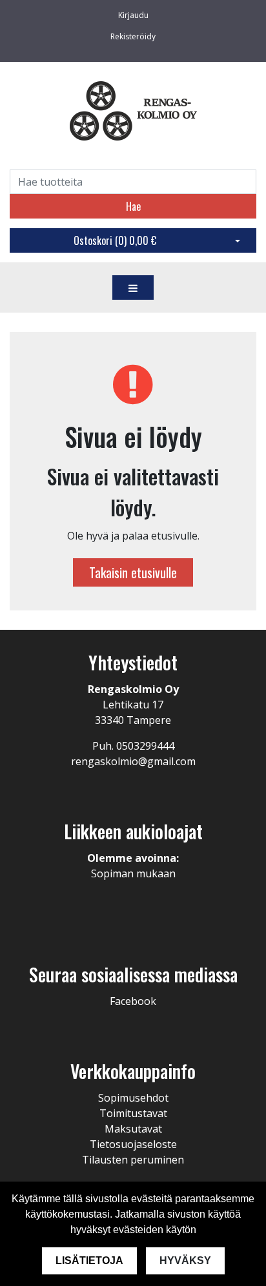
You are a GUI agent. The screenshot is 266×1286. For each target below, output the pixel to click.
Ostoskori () (115, 240)
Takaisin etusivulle (133, 572)
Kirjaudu (133, 15)
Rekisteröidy (133, 36)
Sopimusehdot (133, 1098)
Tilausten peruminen (133, 1160)
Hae (133, 206)
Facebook (133, 1001)
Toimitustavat (133, 1113)
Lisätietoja (89, 1260)
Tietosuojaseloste (133, 1144)
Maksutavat (133, 1129)
